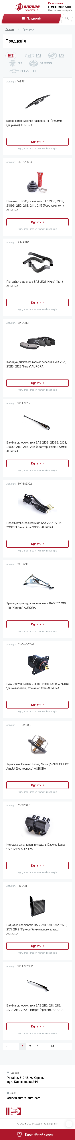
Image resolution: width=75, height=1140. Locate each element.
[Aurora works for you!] (27, 7)
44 (52, 1046)
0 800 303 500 (59, 7)
